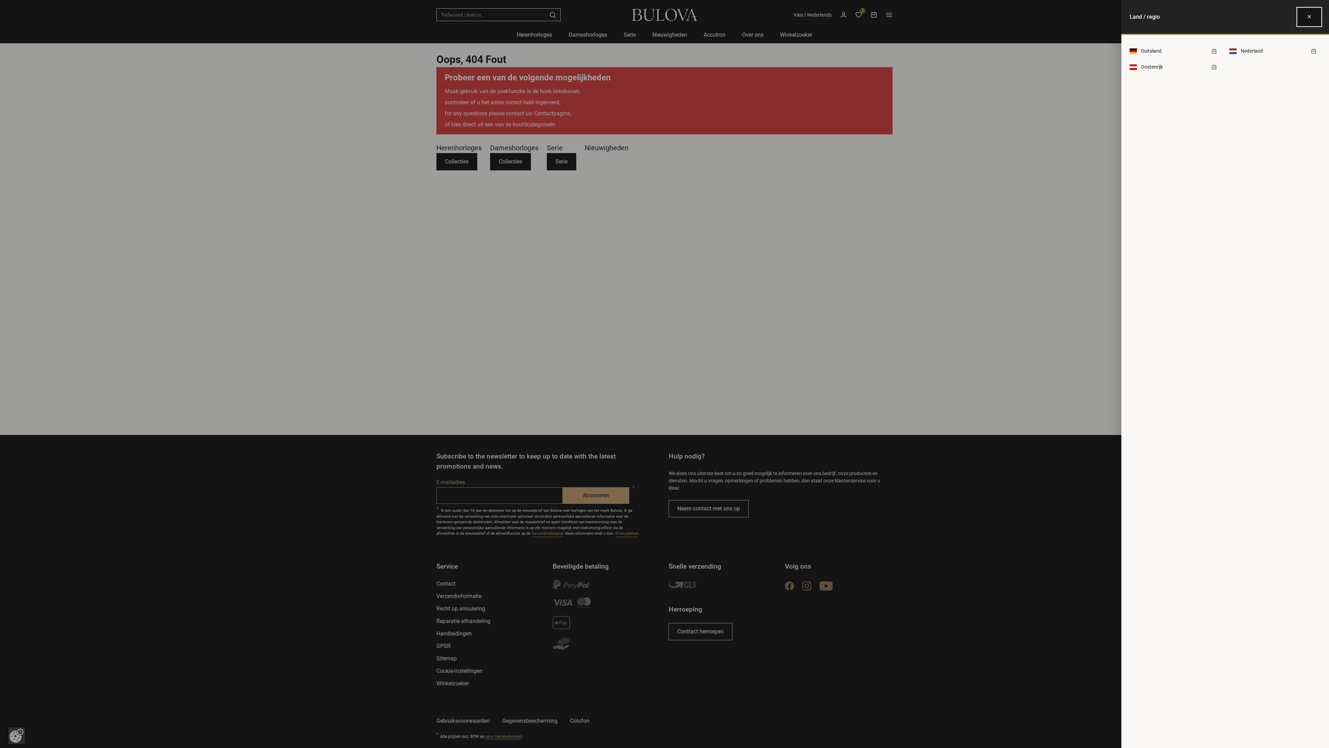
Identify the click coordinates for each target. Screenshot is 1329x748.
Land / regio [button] (1145, 17)
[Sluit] (1309, 17)
